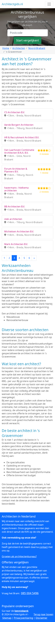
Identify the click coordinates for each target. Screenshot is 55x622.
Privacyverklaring (23, 618)
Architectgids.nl (12, 4)
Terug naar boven (43, 614)
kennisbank (21, 610)
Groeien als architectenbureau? (19, 556)
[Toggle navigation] (49, 4)
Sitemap (6, 618)
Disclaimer (41, 618)
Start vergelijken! (27, 40)
